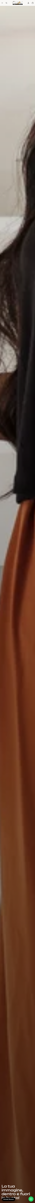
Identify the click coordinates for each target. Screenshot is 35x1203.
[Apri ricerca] (6, 3)
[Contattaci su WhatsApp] (31, 1199)
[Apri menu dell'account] (28, 3)
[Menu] (2, 3)
